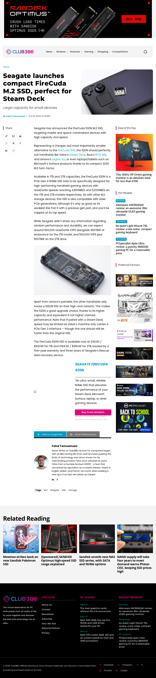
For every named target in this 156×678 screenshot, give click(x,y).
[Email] (13, 136)
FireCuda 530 (66, 150)
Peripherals (121, 221)
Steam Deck (77, 155)
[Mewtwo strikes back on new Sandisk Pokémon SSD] (21, 538)
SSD (64, 490)
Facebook (108, 665)
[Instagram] (118, 665)
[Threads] (100, 670)
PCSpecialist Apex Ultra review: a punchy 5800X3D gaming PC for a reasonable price (133, 248)
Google (124, 670)
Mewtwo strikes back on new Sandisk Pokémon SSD (20, 560)
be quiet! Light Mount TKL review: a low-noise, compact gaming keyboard (134, 229)
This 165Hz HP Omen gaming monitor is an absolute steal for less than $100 (134, 178)
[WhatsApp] (6, 143)
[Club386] (20, 51)
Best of (83, 605)
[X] (13, 143)
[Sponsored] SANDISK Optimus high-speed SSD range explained (58, 560)
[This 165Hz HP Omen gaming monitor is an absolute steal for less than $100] (134, 152)
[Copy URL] (6, 136)
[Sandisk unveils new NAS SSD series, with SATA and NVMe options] (97, 538)
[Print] (20, 136)
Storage (73, 490)
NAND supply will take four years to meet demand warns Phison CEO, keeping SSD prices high (134, 564)
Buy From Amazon (93, 412)
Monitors (121, 201)
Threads (108, 670)
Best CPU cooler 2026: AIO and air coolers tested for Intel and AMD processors (97, 637)
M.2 (45, 490)
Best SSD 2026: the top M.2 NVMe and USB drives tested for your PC (95, 623)
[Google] (116, 670)
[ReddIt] (13, 150)
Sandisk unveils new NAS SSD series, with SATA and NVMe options (97, 560)
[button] (145, 51)
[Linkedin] (6, 150)
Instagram (127, 665)
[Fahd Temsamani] (41, 462)
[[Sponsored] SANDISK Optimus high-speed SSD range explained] (59, 538)
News (6, 67)
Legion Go (58, 159)
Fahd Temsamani (15, 116)
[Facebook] (20, 143)
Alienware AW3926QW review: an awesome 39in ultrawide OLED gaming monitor (131, 210)
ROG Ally (100, 155)
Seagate (54, 490)
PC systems (121, 239)
